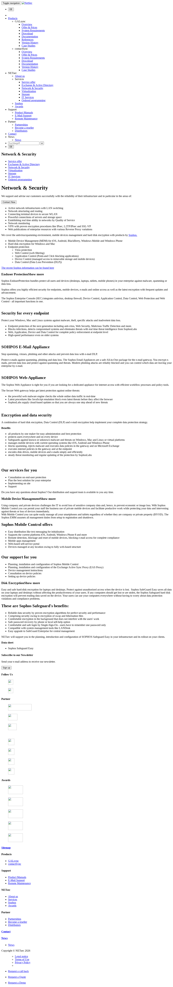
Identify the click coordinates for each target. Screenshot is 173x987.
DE (11, 9)
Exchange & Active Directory (37, 85)
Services (12, 899)
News (18, 139)
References (27, 39)
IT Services (28, 97)
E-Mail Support (23, 115)
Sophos (19, 103)
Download (27, 33)
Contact (12, 133)
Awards (19, 106)
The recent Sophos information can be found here (27, 267)
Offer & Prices (29, 27)
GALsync (13, 860)
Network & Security (32, 88)
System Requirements (33, 30)
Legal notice (21, 956)
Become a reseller (24, 127)
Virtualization (29, 91)
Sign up (6, 667)
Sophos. (133, 235)
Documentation (30, 36)
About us (20, 76)
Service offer (28, 82)
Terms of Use (22, 959)
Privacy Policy (22, 962)
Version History (30, 42)
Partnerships (21, 124)
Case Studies (28, 45)
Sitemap (6, 847)
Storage (26, 94)
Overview (27, 24)
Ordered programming (33, 100)
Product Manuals (24, 112)
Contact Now (9, 202)
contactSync (14, 863)
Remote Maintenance (26, 118)
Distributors (21, 130)
